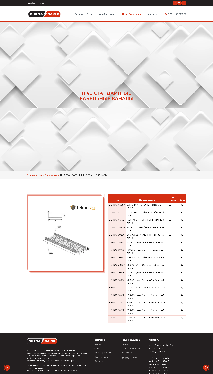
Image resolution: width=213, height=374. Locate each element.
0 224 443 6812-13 (176, 14)
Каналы (125, 344)
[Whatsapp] (206, 368)
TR (175, 3)
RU (184, 3)
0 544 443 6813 (162, 361)
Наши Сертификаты (107, 14)
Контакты (152, 14)
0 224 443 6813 (162, 367)
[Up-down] (7, 368)
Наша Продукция (47, 175)
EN (179, 3)
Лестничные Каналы (131, 348)
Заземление (127, 353)
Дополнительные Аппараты (129, 358)
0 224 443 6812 (161, 364)
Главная (78, 14)
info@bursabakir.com (37, 3)
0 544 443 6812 (162, 358)
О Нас (90, 14)
